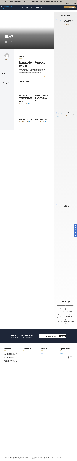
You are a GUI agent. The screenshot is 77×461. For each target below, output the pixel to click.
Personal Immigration (26, 7)
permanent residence (69, 318)
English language (62, 309)
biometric (71, 306)
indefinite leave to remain (63, 314)
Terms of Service (24, 455)
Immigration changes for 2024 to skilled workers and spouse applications (41, 98)
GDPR (33, 455)
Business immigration (41, 7)
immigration (69, 311)
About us (53, 7)
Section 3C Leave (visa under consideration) (41, 118)
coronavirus (63, 307)
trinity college (70, 321)
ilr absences (70, 309)
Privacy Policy (14, 455)
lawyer (70, 314)
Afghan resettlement (61, 306)
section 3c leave (62, 319)
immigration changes (63, 313)
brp (58, 307)
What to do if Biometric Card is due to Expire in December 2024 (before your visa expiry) (25, 98)
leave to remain (61, 316)
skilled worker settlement (62, 321)
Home (3, 11)
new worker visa (61, 318)
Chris (12, 41)
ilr (66, 309)
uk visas (66, 323)
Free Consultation (70, 7)
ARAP (67, 306)
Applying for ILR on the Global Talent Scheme (26, 118)
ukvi (63, 323)
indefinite (70, 313)
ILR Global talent (63, 311)
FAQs (60, 7)
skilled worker (68, 319)
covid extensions (69, 307)
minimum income (69, 316)
